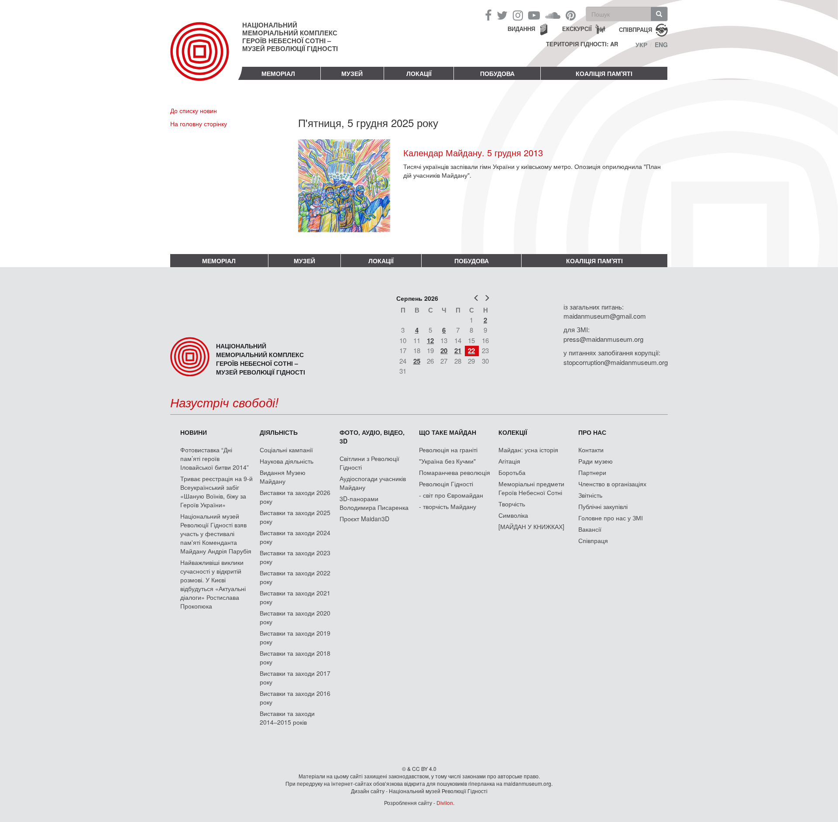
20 (443, 350)
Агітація (509, 461)
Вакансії (589, 529)
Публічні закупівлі (603, 506)
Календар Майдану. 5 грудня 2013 (473, 152)
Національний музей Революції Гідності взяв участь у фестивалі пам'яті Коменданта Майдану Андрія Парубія (215, 533)
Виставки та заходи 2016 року (295, 697)
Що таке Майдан (447, 432)
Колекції (512, 432)
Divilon (444, 802)
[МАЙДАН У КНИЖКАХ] (531, 526)
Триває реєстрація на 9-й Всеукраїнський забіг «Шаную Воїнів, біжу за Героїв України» (216, 491)
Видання (521, 28)
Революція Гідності (446, 483)
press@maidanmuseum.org (603, 339)
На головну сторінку (198, 123)
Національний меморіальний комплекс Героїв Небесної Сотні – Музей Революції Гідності (290, 36)
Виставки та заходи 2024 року (295, 537)
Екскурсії (577, 28)
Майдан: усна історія (528, 449)
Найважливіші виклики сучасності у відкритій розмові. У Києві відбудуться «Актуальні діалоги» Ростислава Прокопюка (213, 584)
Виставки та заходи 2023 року (295, 557)
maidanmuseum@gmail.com (604, 315)
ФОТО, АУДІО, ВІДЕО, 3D (372, 436)
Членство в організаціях (612, 483)
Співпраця (593, 540)
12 (430, 340)
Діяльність (279, 432)
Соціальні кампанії (286, 449)
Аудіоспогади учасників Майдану (373, 483)
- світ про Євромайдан (451, 495)
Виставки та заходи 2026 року (295, 497)
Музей (352, 73)
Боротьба (511, 472)
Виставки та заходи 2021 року (295, 597)
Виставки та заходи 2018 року (295, 657)
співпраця (635, 29)
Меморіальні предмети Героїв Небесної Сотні (531, 488)
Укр (641, 44)
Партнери (592, 472)
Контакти (591, 449)
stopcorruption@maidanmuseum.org (615, 362)
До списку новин (193, 110)
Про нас (592, 432)
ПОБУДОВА (497, 73)
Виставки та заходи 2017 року (295, 677)
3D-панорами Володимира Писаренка (374, 503)
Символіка (513, 515)
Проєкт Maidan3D (364, 518)
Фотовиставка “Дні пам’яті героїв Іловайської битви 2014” (214, 458)
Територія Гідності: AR (582, 44)
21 (457, 350)
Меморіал (278, 73)
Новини (193, 432)
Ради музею (595, 461)
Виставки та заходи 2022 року (295, 577)
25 (416, 361)
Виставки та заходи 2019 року (295, 637)
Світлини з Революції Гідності (369, 462)
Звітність (590, 495)
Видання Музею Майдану (283, 476)
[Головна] (206, 58)
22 (471, 350)
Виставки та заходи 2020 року (295, 617)
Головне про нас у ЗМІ (610, 517)
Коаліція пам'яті (604, 73)
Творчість (511, 503)
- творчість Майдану (447, 506)
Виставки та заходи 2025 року (295, 517)
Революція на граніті (448, 449)
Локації (419, 73)
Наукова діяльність (286, 461)
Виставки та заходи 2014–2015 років (287, 717)
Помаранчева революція (454, 472)
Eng (661, 44)
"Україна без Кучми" (447, 461)
